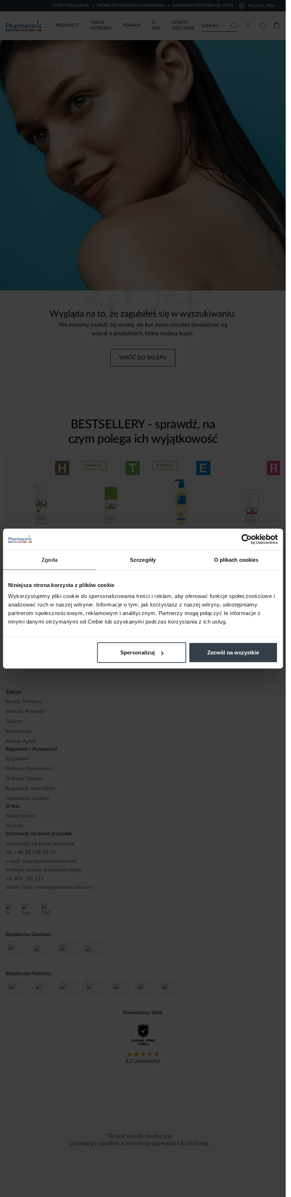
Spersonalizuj (137, 652)
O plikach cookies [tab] (236, 559)
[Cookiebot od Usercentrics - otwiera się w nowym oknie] (246, 539)
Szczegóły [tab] (143, 559)
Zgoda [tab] (49, 559)
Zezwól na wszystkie (233, 652)
